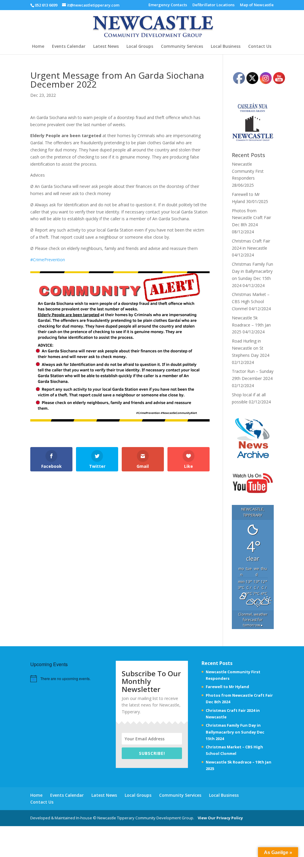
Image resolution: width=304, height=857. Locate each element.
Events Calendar (69, 46)
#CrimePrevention (47, 259)
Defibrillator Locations (213, 5)
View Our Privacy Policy (219, 817)
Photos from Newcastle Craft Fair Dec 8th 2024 (251, 218)
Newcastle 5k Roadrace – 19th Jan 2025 (251, 325)
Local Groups (139, 46)
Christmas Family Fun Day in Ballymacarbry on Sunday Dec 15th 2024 (235, 732)
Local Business (225, 46)
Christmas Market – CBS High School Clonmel (251, 301)
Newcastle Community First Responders (248, 171)
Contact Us (259, 46)
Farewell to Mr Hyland (227, 686)
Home (38, 46)
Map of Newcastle (257, 5)
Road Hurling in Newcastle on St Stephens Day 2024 (250, 348)
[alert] (65, 678)
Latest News (106, 46)
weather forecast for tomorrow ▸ (252, 620)
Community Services (182, 46)
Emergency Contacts (167, 5)
